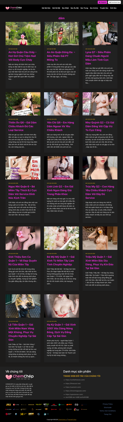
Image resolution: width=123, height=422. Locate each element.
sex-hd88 (75, 397)
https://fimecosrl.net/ (73, 383)
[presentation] (23, 33)
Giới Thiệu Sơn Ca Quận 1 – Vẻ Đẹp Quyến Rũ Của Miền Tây (22, 260)
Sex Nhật (65, 8)
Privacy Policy (108, 404)
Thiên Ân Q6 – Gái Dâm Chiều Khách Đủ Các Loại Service (22, 126)
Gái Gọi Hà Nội (12, 49)
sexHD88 (68, 397)
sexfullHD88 (84, 397)
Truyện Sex (104, 8)
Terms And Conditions (108, 411)
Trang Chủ (107, 414)
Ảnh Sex (113, 8)
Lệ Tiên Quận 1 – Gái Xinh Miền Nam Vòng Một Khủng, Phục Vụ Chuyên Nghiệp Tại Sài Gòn (22, 332)
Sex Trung (84, 8)
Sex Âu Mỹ (75, 8)
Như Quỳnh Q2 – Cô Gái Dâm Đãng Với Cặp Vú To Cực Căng (99, 126)
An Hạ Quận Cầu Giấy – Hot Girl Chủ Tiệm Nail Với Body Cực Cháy (22, 56)
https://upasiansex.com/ (74, 394)
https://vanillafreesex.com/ (75, 380)
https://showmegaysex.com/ (75, 391)
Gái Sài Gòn (46, 8)
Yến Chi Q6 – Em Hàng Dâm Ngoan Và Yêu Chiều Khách (60, 126)
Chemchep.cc (62, 419)
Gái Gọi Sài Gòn (90, 49)
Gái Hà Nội (56, 8)
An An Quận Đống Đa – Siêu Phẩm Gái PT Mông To (61, 56)
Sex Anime (94, 8)
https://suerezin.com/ (73, 387)
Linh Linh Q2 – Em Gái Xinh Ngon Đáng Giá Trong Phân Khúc (60, 190)
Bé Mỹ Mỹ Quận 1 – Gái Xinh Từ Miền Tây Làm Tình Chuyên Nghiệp (61, 260)
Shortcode (107, 407)
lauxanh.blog (72, 419)
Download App (115, 2)
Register (103, 2)
